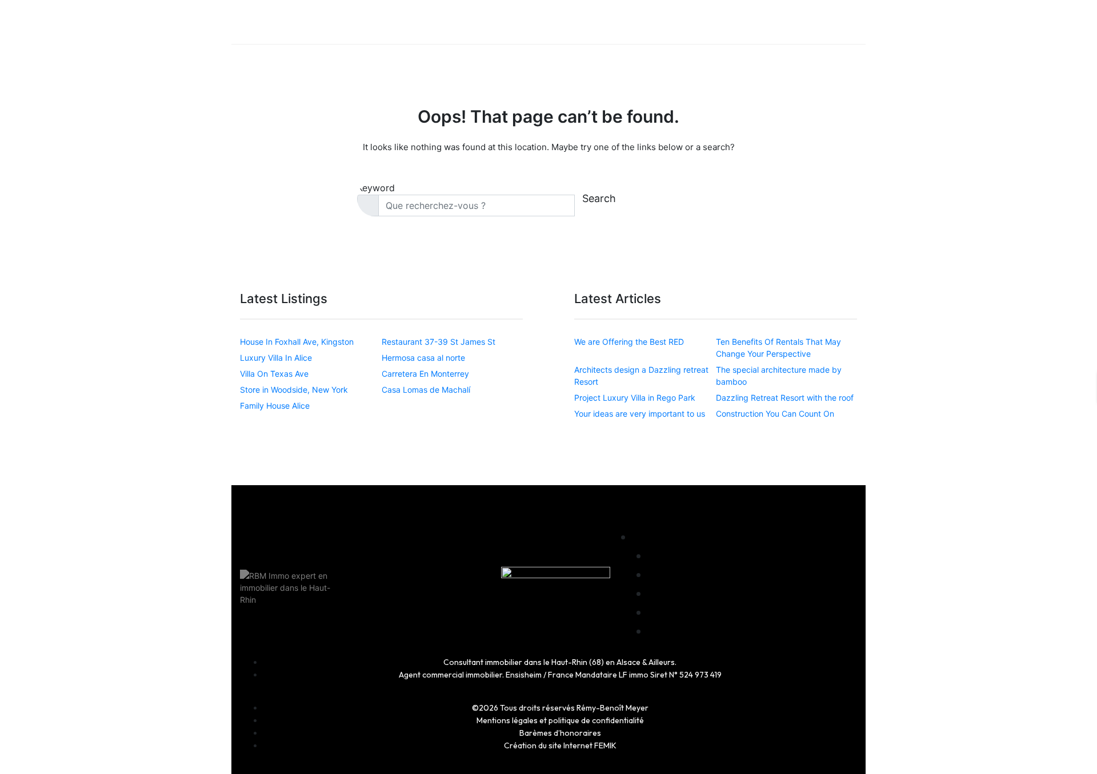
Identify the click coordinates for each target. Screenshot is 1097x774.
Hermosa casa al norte (423, 357)
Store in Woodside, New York (294, 389)
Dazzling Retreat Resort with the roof (785, 397)
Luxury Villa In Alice (276, 357)
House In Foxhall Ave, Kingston (297, 341)
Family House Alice (275, 405)
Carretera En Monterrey (425, 373)
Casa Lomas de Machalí (426, 389)
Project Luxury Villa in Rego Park (634, 397)
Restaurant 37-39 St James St (438, 341)
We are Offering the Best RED (629, 341)
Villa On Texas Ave (274, 373)
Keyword (376, 188)
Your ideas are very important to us (639, 413)
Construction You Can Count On (775, 413)
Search (599, 198)
